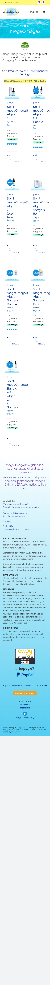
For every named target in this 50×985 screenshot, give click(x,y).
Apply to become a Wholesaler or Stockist (25, 685)
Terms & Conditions (23, 730)
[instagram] (39, 2)
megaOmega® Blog (25, 717)
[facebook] (43, 2)
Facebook (25, 705)
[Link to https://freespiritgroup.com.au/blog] (25, 714)
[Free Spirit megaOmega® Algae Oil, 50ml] (12, 92)
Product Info (15, 71)
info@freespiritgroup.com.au (16, 529)
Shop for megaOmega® (14, 516)
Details (15, 162)
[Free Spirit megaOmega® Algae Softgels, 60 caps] (38, 183)
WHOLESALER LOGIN (12, 2)
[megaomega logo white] (11, 8)
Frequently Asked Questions (15, 513)
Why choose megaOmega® (16, 504)
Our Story (7, 521)
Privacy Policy (8, 730)
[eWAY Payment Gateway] (25, 650)
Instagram (25, 708)
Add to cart (10, 157)
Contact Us (8, 526)
